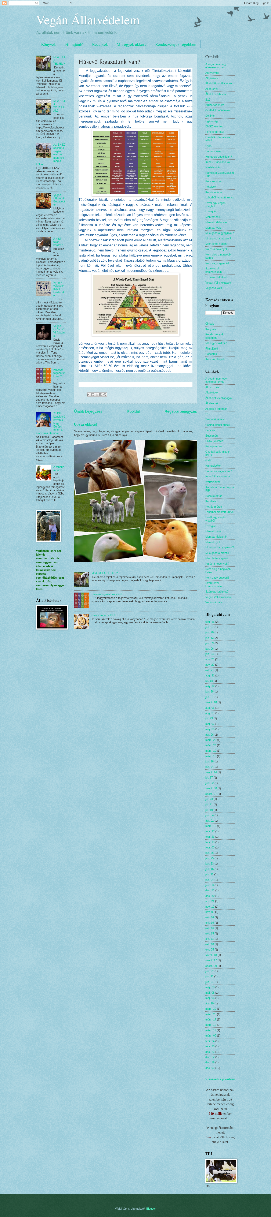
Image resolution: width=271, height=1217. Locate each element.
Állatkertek (211, 88)
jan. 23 (209, 863)
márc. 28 (210, 1014)
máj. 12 (209, 686)
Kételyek (210, 186)
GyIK (208, 146)
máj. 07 (209, 723)
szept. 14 (211, 772)
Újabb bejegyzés (88, 411)
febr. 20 (209, 1046)
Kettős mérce (213, 192)
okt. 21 (209, 670)
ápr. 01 (209, 820)
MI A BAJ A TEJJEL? (104, 573)
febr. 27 (209, 831)
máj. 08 (209, 992)
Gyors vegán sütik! (103, 615)
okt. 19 (209, 922)
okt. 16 (209, 928)
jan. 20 (209, 632)
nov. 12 (209, 906)
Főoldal (133, 411)
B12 (207, 99)
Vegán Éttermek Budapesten (59, 199)
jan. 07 (209, 697)
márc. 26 (210, 745)
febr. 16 (209, 621)
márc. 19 (210, 750)
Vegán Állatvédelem (88, 19)
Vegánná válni (214, 288)
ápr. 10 (209, 1003)
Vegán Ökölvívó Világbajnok (59, 330)
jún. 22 (209, 783)
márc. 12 (210, 1024)
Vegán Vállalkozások (218, 282)
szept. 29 (211, 965)
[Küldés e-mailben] (89, 394)
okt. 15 (209, 933)
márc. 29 (210, 740)
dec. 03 (209, 1067)
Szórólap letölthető (216, 277)
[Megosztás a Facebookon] (101, 394)
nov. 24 (209, 901)
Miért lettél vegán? (216, 243)
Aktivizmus (212, 72)
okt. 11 (209, 938)
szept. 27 (211, 793)
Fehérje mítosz (214, 131)
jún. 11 (209, 976)
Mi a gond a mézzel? (218, 238)
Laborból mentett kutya (219, 197)
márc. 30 (210, 1008)
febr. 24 (209, 1041)
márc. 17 (210, 1019)
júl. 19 (209, 809)
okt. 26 (209, 917)
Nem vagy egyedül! (217, 263)
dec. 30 (209, 895)
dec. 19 (209, 1062)
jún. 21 (209, 971)
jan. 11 (209, 874)
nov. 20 (209, 664)
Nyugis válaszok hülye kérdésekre (59, 289)
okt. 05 (209, 949)
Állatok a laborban (216, 94)
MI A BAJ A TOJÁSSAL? (59, 105)
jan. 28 (209, 691)
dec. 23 (209, 1051)
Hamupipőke (213, 151)
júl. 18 (209, 680)
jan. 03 (209, 885)
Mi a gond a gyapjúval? (219, 233)
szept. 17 (211, 960)
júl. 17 (209, 777)
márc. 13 (210, 756)
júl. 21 (209, 804)
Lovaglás (210, 211)
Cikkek (209, 323)
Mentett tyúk (213, 227)
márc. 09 (210, 1035)
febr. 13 (209, 842)
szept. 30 (211, 788)
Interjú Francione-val (217, 162)
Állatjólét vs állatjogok (218, 83)
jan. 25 (209, 858)
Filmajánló (74, 44)
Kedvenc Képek (215, 359)
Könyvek (48, 44)
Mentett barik (213, 217)
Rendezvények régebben (175, 44)
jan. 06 (209, 648)
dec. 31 (209, 890)
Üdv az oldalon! (85, 424)
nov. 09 (209, 912)
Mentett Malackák (216, 222)
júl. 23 (209, 718)
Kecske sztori (213, 181)
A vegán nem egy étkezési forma (216, 66)
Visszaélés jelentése (220, 1079)
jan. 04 (209, 654)
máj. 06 (209, 729)
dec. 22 (209, 1057)
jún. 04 (209, 815)
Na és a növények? (217, 249)
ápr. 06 (209, 734)
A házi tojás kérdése (58, 242)
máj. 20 (209, 987)
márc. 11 (210, 1030)
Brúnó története (214, 105)
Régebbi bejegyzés (181, 411)
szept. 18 (211, 702)
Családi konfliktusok (217, 110)
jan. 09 (209, 643)
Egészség (211, 121)
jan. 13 (209, 637)
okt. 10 (209, 944)
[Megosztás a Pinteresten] (105, 394)
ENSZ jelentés (214, 126)
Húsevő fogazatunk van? (106, 594)
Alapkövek (211, 78)
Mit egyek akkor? (132, 44)
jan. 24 (209, 766)
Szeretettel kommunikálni (213, 270)
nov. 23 (209, 659)
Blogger (150, 1208)
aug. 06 (209, 707)
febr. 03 (209, 847)
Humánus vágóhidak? (218, 156)
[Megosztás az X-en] (97, 394)
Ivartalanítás (213, 167)
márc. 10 (210, 826)
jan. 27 (209, 627)
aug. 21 (209, 675)
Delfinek (210, 115)
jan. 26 (209, 852)
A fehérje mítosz (58, 468)
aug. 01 (209, 713)
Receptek (100, 44)
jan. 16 (209, 869)
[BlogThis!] (93, 394)
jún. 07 (209, 981)
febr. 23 (209, 836)
